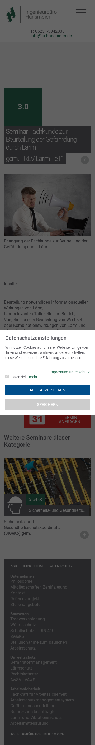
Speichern (47, 404)
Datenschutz (79, 372)
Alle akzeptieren (47, 390)
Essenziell (18, 377)
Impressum (59, 372)
